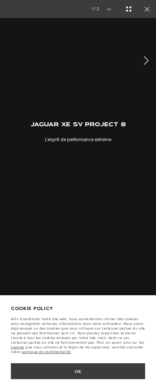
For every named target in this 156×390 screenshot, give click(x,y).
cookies (17, 347)
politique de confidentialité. (46, 352)
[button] (146, 61)
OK (78, 371)
